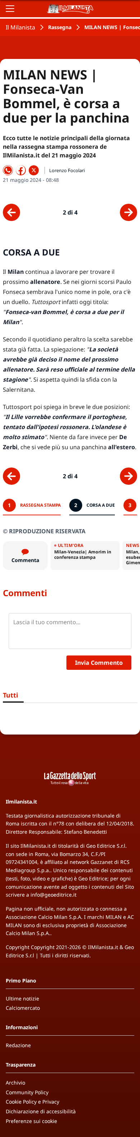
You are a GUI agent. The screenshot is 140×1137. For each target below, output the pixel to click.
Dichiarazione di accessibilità (41, 1111)
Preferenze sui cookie (31, 1121)
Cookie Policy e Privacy (32, 1101)
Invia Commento (99, 663)
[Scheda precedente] (11, 212)
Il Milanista (20, 27)
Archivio (15, 1082)
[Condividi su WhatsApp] (8, 170)
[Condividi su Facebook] (21, 170)
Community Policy (27, 1092)
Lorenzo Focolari (67, 170)
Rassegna (59, 27)
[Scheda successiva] (128, 212)
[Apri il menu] (10, 8)
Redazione (18, 1045)
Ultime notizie (22, 998)
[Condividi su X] (34, 170)
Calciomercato (23, 1007)
